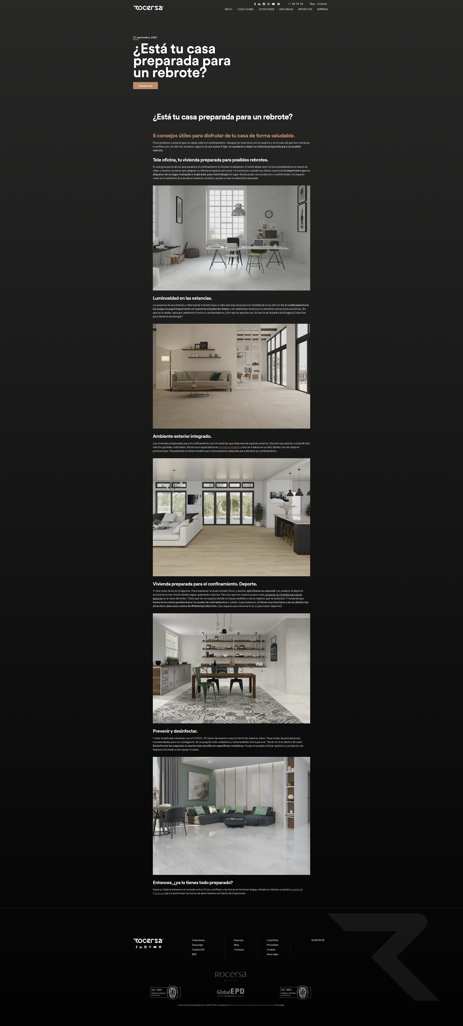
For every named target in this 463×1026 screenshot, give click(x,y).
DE (301, 3)
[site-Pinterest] (268, 3)
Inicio (228, 9)
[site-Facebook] (255, 3)
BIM (194, 954)
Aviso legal (272, 954)
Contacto (322, 3)
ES (289, 3)
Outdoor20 (266, 9)
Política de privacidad (239, 1005)
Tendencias (145, 85)
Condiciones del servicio (262, 1005)
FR (297, 3)
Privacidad (272, 944)
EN (293, 3)
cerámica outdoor (229, 447)
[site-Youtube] (273, 3)
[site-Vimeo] (278, 3)
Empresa (322, 9)
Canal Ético (273, 940)
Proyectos (305, 9)
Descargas (286, 9)
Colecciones (245, 9)
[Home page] (230, 980)
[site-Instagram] (264, 3)
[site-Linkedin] (259, 3)
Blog (312, 3)
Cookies (271, 949)
